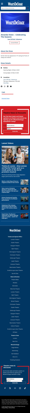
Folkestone (19, 39)
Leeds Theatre (15, 261)
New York (15, 341)
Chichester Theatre (15, 255)
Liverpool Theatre (15, 264)
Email (5, 125)
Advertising (15, 350)
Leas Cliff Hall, (11, 39)
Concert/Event (14, 42)
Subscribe (15, 131)
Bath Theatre (15, 249)
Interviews (15, 286)
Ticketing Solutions (15, 360)
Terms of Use (12, 407)
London (15, 338)
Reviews (15, 282)
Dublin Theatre (15, 242)
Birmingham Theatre (15, 252)
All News (15, 332)
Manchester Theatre (15, 267)
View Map (6, 83)
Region (5, 128)
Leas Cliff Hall (7, 79)
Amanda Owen (5, 98)
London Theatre (15, 239)
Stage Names (15, 347)
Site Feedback (15, 353)
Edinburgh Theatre (15, 258)
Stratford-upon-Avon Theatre (15, 270)
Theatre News (15, 279)
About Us (15, 357)
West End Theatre (15, 289)
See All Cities (15, 273)
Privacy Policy (5, 407)
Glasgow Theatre (15, 245)
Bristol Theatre (15, 301)
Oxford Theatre (15, 326)
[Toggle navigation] (1, 4)
